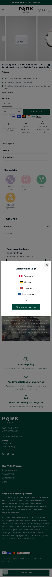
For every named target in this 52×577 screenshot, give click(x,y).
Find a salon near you (26, 307)
